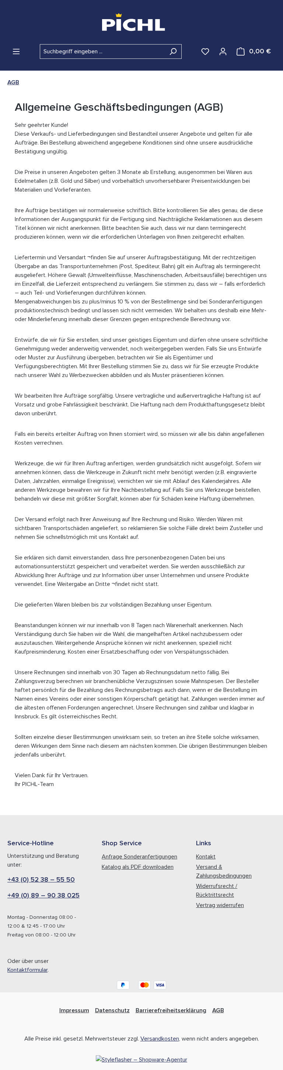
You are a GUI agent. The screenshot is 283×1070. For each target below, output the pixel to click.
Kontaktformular (27, 970)
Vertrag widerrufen (220, 905)
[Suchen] (173, 51)
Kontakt (206, 857)
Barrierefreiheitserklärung (171, 1010)
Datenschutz (112, 1010)
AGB (218, 1010)
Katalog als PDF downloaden (138, 867)
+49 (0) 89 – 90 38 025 (43, 895)
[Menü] (16, 51)
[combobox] (102, 51)
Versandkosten (159, 1039)
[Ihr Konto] (223, 51)
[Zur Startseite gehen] (141, 22)
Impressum (74, 1010)
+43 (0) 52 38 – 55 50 (41, 880)
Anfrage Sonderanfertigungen (139, 857)
